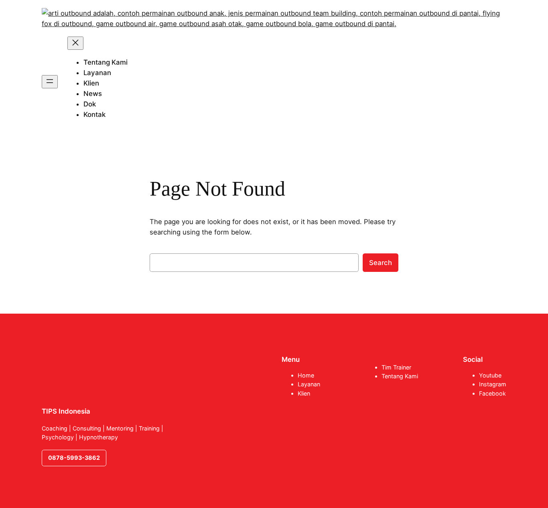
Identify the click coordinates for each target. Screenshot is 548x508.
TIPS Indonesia (66, 411)
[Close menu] (75, 43)
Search (380, 263)
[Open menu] (50, 81)
